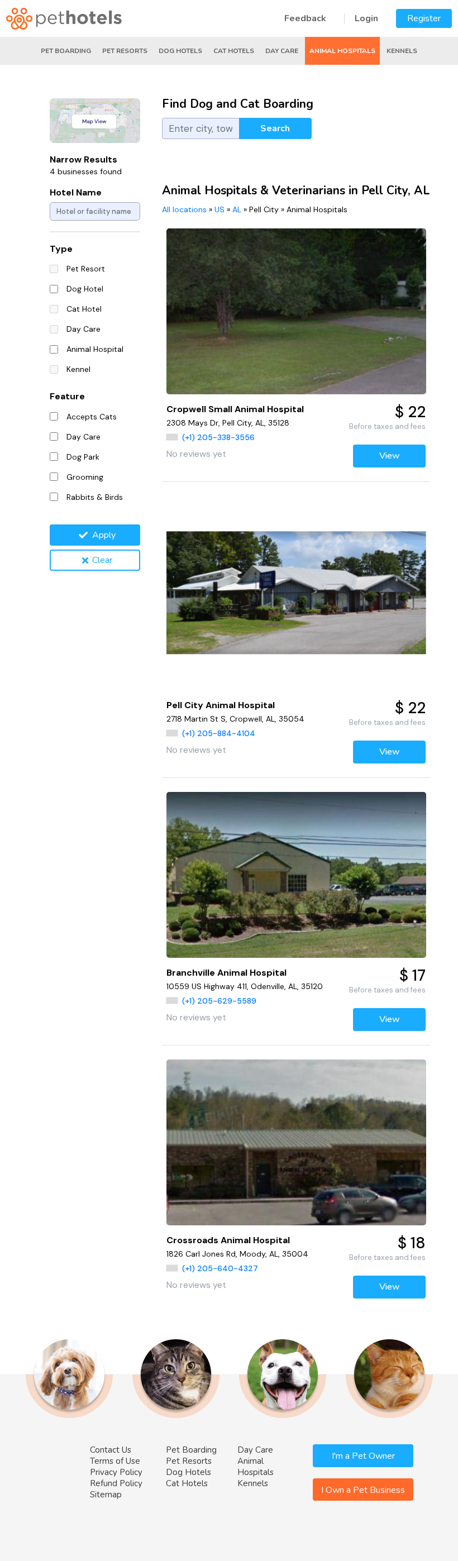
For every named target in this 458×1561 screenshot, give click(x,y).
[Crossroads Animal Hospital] (296, 1142)
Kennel (78, 369)
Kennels (402, 50)
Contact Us (110, 1449)
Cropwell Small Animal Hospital (235, 409)
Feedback (305, 18)
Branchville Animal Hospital (226, 972)
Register (424, 18)
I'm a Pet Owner (363, 1456)
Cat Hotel (84, 309)
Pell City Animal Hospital (220, 705)
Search (275, 128)
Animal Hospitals (342, 50)
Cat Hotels (233, 50)
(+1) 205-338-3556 (218, 437)
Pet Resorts (124, 50)
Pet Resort (85, 269)
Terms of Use (115, 1461)
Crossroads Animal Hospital (228, 1240)
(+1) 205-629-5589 (219, 1001)
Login (366, 18)
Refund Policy (116, 1483)
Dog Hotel (84, 289)
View (389, 456)
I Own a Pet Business (363, 1490)
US (219, 209)
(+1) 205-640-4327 (220, 1268)
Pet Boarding (66, 50)
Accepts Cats (91, 417)
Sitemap (106, 1494)
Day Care (281, 50)
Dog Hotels (180, 50)
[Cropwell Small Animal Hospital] (296, 311)
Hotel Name (76, 192)
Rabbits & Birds (94, 497)
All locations (184, 209)
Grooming (84, 477)
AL (236, 209)
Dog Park (82, 457)
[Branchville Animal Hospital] (296, 875)
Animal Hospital (94, 349)
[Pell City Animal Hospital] (296, 593)
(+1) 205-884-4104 (218, 733)
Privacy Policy (116, 1472)
